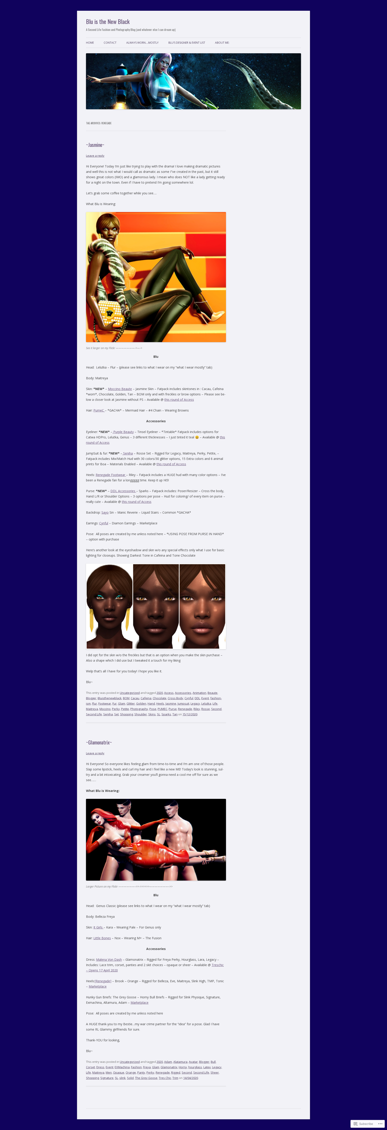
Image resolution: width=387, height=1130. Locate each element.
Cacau (135, 698)
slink (122, 1078)
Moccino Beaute (120, 389)
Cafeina (146, 698)
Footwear (104, 703)
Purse (173, 709)
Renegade (185, 709)
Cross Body (175, 698)
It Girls (98, 927)
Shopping (126, 714)
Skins (152, 714)
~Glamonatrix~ (99, 742)
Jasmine (171, 703)
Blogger (91, 698)
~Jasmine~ (95, 144)
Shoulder (140, 714)
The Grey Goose (146, 1078)
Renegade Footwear (111, 475)
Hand (151, 703)
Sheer (215, 1072)
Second (216, 709)
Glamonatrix (169, 1067)
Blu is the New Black (108, 21)
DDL (197, 698)
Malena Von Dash (109, 959)
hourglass (195, 1067)
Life (215, 703)
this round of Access (179, 399)
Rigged (175, 1072)
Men (109, 1072)
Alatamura (180, 1062)
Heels (160, 703)
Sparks (166, 714)
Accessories (183, 693)
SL (158, 714)
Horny (183, 1067)
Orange (131, 1072)
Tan (175, 714)
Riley (197, 709)
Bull (213, 1062)
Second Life (94, 714)
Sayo (105, 512)
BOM (126, 698)
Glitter (131, 703)
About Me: (222, 43)
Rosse (205, 709)
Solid (130, 1078)
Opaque (118, 1072)
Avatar (193, 1062)
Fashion (136, 1067)
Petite (125, 709)
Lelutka (206, 703)
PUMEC (162, 709)
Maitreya (92, 709)
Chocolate (159, 698)
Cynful (103, 523)
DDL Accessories (123, 491)
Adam (168, 1062)
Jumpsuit (183, 703)
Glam (121, 703)
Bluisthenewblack (110, 698)
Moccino (105, 709)
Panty (141, 1072)
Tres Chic (165, 1078)
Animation (199, 693)
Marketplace (98, 986)
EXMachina (122, 1067)
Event (205, 698)
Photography (139, 709)
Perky (116, 709)
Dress (100, 1067)
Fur (114, 703)
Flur (94, 703)
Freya (147, 1067)
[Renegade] (103, 981)
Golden (141, 703)
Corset (90, 1067)
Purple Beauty (123, 432)
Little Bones (102, 938)
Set (116, 714)
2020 (160, 693)
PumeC (99, 410)
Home (90, 43)
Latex (207, 1067)
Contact (110, 43)
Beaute (212, 693)
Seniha (127, 453)
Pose (152, 709)
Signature (107, 1078)
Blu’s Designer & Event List (186, 43)
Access (169, 693)
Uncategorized (130, 693)
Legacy (195, 703)
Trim (175, 1078)
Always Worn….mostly (142, 43)
